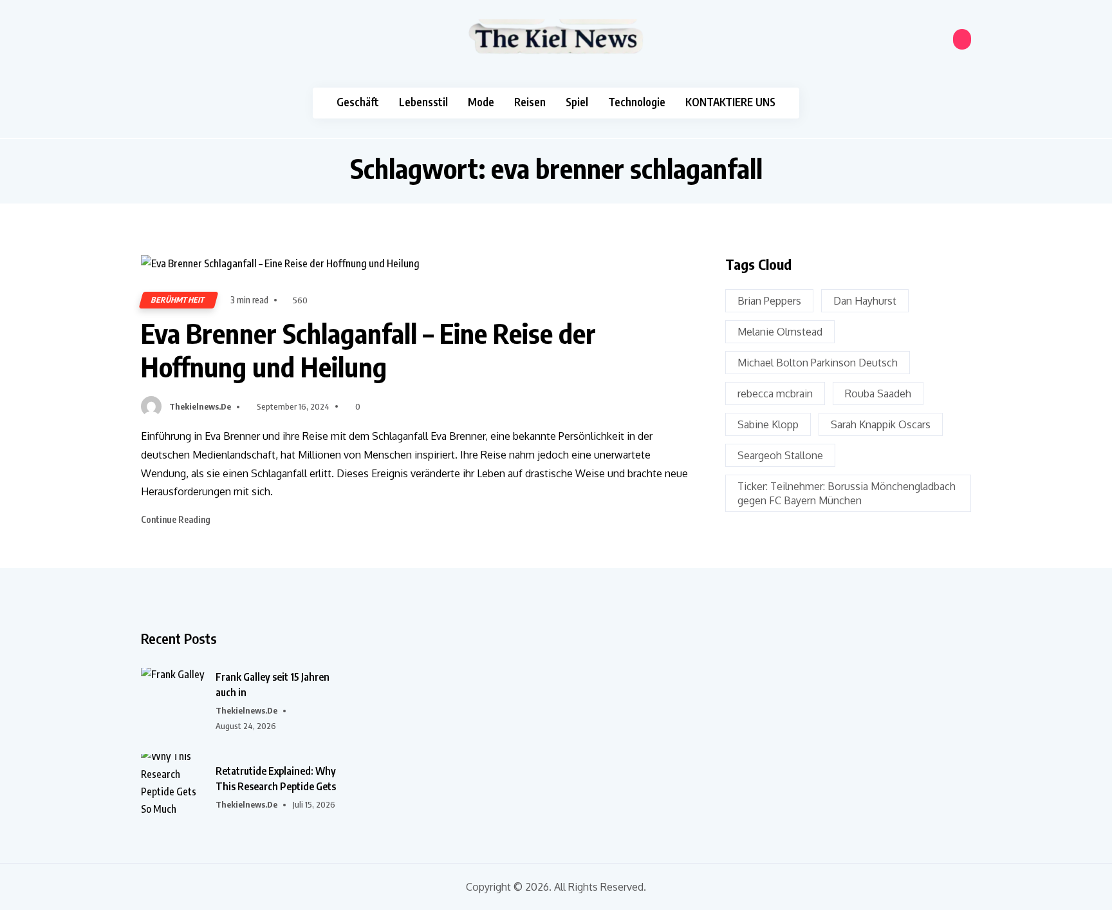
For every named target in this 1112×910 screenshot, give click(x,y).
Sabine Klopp (768, 424)
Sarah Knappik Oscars (881, 424)
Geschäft (358, 102)
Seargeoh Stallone (780, 455)
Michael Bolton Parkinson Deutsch (817, 362)
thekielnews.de (200, 406)
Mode (481, 102)
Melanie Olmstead (779, 331)
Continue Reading (176, 519)
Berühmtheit (178, 300)
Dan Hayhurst (864, 300)
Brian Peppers (769, 300)
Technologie (636, 102)
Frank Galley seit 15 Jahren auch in (272, 684)
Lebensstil (423, 102)
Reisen (530, 102)
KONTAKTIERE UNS (730, 102)
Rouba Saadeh (878, 393)
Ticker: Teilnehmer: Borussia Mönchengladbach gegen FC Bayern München (846, 493)
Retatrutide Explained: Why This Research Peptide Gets (276, 778)
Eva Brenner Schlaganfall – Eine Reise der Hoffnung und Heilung (368, 349)
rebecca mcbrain (775, 393)
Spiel (577, 102)
